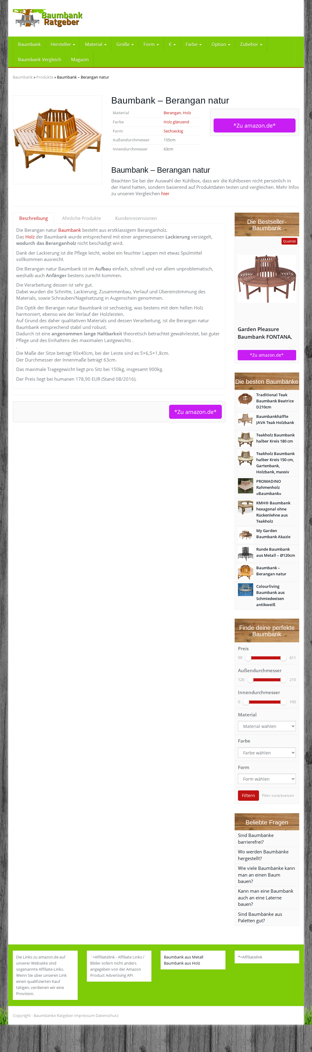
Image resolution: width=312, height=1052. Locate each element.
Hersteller (61, 44)
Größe (123, 44)
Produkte (44, 77)
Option (219, 44)
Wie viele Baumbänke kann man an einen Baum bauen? (266, 874)
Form (150, 44)
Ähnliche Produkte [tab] (81, 218)
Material (94, 44)
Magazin (80, 59)
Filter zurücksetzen (278, 795)
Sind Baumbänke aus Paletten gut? (260, 917)
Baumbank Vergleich (39, 59)
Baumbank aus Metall (183, 957)
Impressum (84, 1015)
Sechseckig (173, 131)
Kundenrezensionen (136, 218)
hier (165, 193)
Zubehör (249, 44)
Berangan (172, 112)
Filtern (248, 795)
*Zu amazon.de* (254, 125)
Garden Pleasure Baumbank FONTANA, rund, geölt (265, 333)
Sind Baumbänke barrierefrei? (256, 838)
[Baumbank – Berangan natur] (57, 140)
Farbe (192, 44)
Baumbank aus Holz (182, 963)
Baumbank (29, 44)
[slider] (248, 658)
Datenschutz (107, 1015)
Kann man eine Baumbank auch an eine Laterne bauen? (265, 897)
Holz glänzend (176, 122)
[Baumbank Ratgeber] (57, 18)
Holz (187, 112)
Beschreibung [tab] (33, 218)
